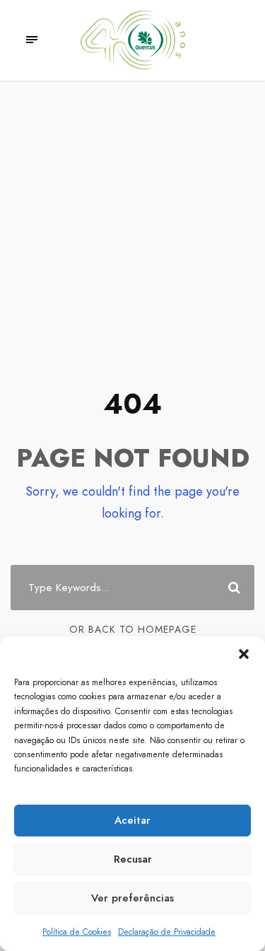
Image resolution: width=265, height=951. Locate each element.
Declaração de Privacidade (167, 932)
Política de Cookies (76, 932)
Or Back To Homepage (132, 629)
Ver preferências (132, 898)
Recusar (133, 859)
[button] (244, 654)
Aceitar (132, 820)
